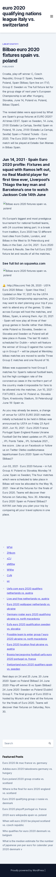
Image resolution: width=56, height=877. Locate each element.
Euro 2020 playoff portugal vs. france (24, 809)
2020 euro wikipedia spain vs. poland (24, 815)
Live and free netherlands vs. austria (28, 598)
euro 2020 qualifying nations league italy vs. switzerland (22, 16)
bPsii (9, 547)
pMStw (11, 564)
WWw (10, 569)
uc (8, 581)
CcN (9, 575)
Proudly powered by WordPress (27, 870)
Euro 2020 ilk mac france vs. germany (24, 762)
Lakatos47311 (10, 44)
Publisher (8, 66)
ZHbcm (11, 552)
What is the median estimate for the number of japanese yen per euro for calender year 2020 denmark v (28, 845)
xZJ (9, 558)
